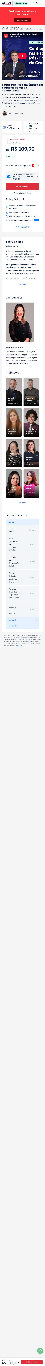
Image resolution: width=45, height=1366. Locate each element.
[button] (22, 522)
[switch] (9, 176)
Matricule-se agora (32, 1362)
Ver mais (22, 284)
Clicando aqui (19, 646)
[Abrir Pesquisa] (37, 3)
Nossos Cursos (13, 27)
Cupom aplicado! (22, 20)
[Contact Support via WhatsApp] (40, 1351)
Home (4, 27)
